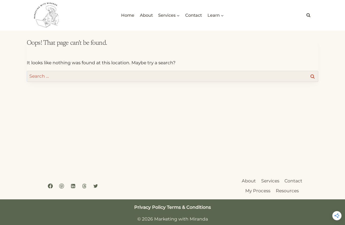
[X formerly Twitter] (95, 186)
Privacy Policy (150, 207)
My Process (257, 190)
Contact (193, 15)
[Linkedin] (73, 186)
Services (270, 181)
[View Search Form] (308, 15)
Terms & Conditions (189, 207)
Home (127, 15)
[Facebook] (50, 186)
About (146, 15)
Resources (287, 190)
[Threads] (84, 186)
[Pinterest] (62, 186)
